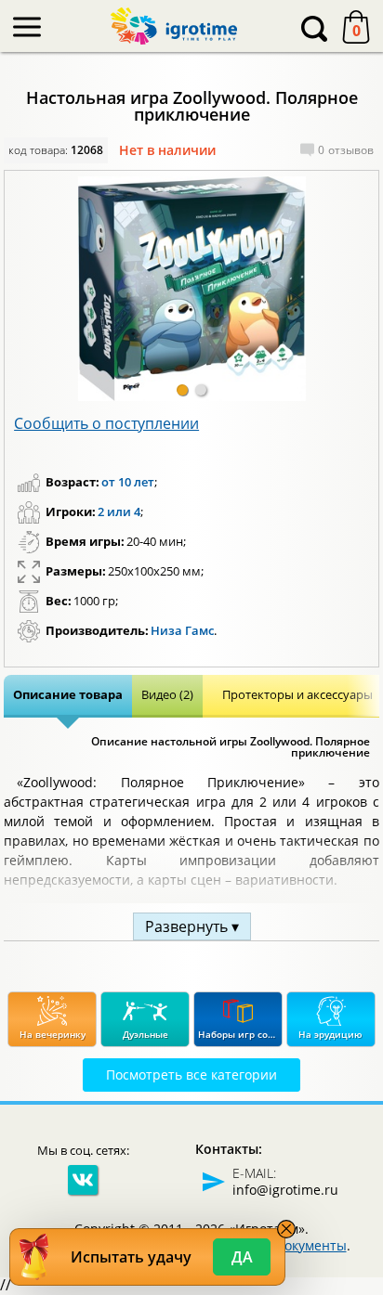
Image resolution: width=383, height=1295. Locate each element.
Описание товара (68, 694)
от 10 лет (127, 481)
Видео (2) (167, 694)
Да (242, 1257)
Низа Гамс (182, 630)
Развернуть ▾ (192, 926)
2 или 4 (119, 511)
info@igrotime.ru (285, 1189)
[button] (182, 389)
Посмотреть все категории (191, 1074)
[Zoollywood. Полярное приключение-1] (191, 288)
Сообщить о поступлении (106, 423)
